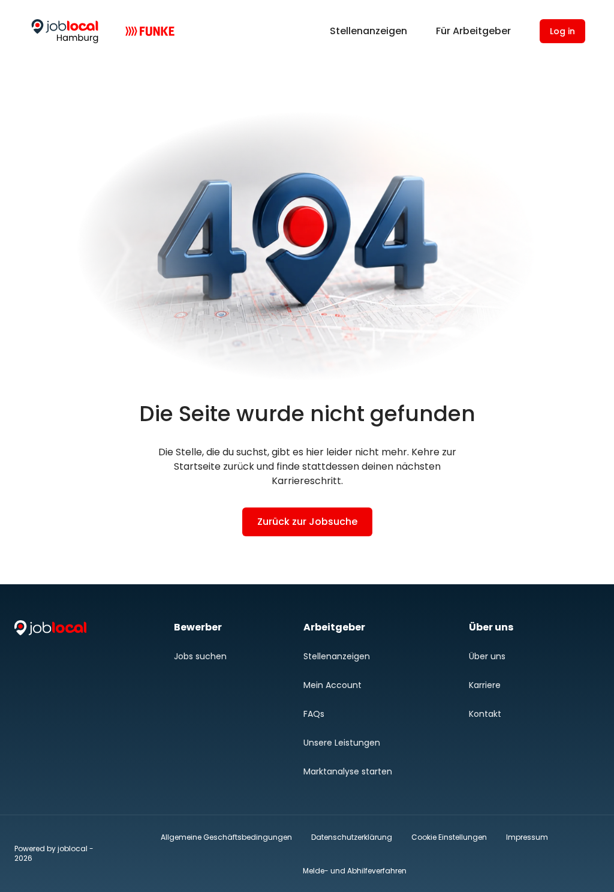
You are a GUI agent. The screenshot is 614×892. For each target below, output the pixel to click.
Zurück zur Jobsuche (307, 521)
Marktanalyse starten (347, 771)
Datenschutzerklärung (351, 837)
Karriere (485, 685)
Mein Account (332, 685)
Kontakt (485, 714)
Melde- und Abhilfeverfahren (355, 871)
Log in (562, 31)
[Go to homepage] (65, 31)
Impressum (527, 837)
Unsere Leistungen (341, 743)
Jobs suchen (200, 656)
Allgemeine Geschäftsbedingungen (226, 837)
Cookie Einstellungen (449, 837)
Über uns (487, 656)
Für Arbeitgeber (473, 31)
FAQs (313, 714)
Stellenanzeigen (368, 31)
